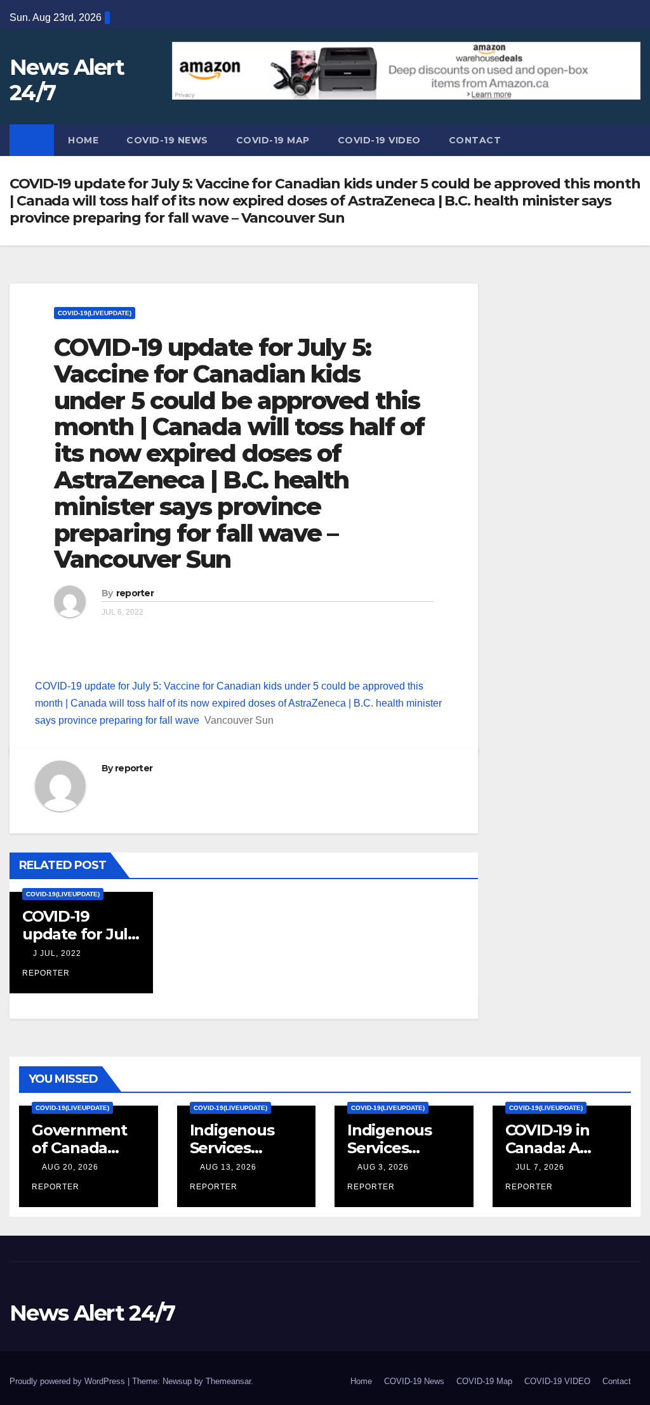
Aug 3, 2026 (383, 1167)
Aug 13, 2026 (228, 1167)
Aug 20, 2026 (70, 1167)
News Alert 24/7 (67, 80)
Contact (475, 140)
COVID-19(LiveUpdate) (94, 313)
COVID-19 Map (273, 140)
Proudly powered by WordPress (69, 1381)
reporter (135, 593)
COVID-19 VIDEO (379, 140)
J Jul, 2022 (55, 953)
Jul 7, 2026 (539, 1167)
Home (83, 140)
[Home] (32, 140)
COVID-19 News (167, 140)
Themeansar (228, 1381)
